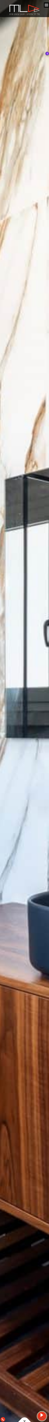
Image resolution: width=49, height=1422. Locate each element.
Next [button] (1, 709)
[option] (24, 711)
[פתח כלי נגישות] (47, 53)
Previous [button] (47, 709)
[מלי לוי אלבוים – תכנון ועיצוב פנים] (24, 10)
